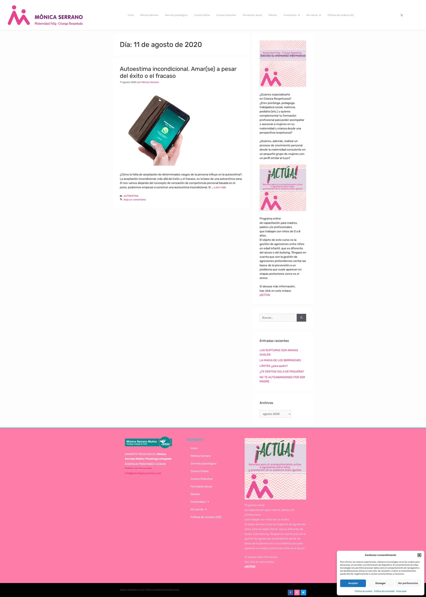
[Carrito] (401, 15)
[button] (419, 555)
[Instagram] (297, 592)
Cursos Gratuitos (226, 15)
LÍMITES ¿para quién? (274, 366)
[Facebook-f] (290, 592)
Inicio (131, 15)
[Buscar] (301, 318)
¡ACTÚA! (265, 295)
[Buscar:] (278, 318)
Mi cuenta (312, 15)
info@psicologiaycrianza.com (143, 473)
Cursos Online (202, 15)
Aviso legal (401, 591)
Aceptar (353, 583)
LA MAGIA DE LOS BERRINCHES (280, 360)
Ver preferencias (408, 583)
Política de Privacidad (138, 468)
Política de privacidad (384, 591)
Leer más (220, 187)
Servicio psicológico (176, 15)
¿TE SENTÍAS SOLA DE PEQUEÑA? (282, 371)
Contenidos (290, 15)
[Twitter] (303, 592)
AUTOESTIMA (131, 195)
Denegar (380, 583)
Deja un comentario (135, 199)
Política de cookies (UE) (341, 15)
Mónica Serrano (149, 15)
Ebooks (273, 15)
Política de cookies (363, 591)
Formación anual (252, 15)
